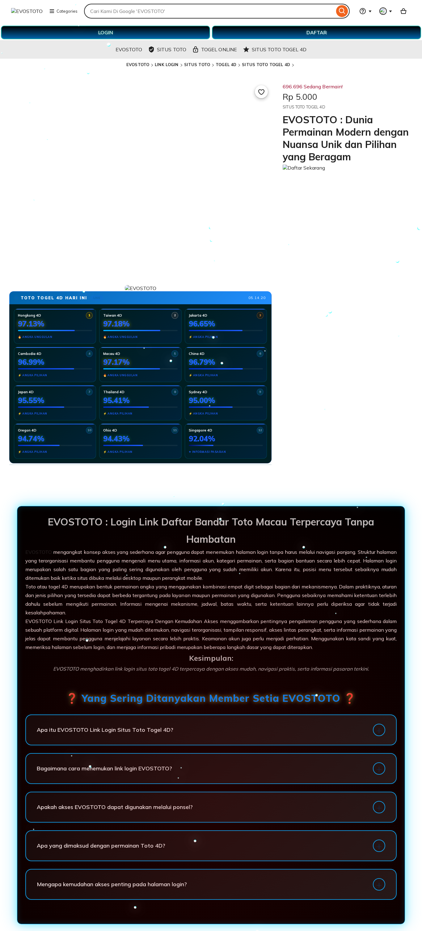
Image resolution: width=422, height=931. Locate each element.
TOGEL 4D (226, 64)
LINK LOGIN (166, 64)
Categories (67, 11)
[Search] (342, 11)
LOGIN (105, 32)
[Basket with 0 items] (403, 11)
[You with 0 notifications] (386, 11)
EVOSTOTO (137, 64)
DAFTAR (316, 32)
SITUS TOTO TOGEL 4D (266, 64)
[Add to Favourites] (261, 91)
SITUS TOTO (197, 64)
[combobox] (209, 11)
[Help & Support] (365, 11)
